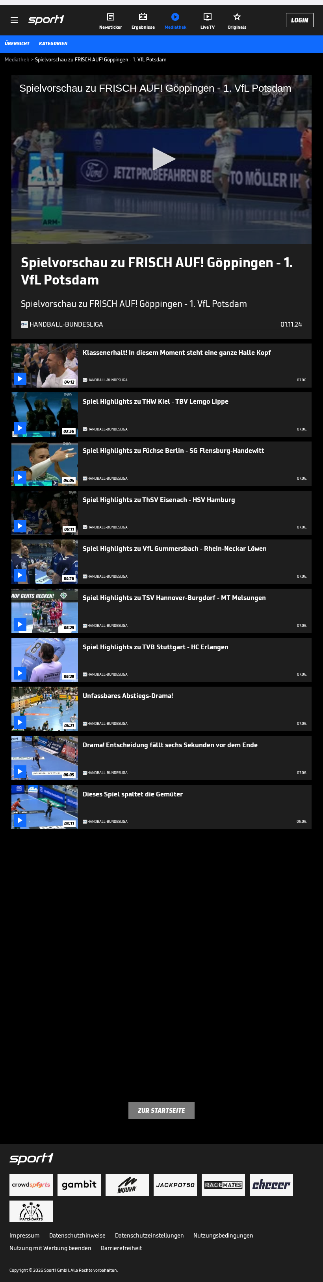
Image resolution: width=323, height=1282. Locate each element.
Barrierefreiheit (121, 1248)
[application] (161, 159)
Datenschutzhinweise (77, 1235)
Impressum (24, 1235)
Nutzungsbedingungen (223, 1235)
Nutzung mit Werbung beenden (50, 1248)
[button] (161, 159)
